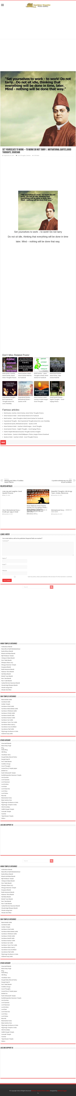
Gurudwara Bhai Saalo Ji (8, 724)
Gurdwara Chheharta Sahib (9, 711)
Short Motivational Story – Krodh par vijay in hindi (11, 511)
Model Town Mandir (7, 676)
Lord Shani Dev (5, 789)
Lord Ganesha (5, 779)
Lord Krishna (5, 784)
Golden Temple (5, 704)
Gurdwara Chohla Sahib (8, 713)
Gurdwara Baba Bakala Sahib (9, 708)
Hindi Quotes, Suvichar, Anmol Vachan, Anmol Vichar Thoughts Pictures (9, 375)
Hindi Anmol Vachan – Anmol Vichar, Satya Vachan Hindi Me (56, 375)
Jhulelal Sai (4, 770)
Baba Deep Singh (6, 745)
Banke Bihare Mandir (7, 651)
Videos (3, 818)
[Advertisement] (38, 23)
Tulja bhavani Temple (7, 816)
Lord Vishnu (4, 793)
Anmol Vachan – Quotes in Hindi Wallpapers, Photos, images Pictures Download (26, 434)
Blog (2, 748)
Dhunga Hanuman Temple (8, 665)
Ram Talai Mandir (6, 678)
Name (4, 558)
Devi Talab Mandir (6, 660)
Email (4, 564)
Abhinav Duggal (61, 1090)
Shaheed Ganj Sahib (7, 733)
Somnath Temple (6, 811)
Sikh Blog (4, 752)
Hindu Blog (4, 749)
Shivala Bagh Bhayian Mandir (9, 685)
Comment (5, 541)
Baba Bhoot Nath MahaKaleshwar (10, 649)
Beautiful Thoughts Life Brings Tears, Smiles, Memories (61, 492)
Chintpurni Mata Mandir (8, 658)
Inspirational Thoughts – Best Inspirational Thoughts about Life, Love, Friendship (9, 400)
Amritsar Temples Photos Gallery (40, 1090)
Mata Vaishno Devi (6, 800)
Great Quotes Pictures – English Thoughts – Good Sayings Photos (57, 399)
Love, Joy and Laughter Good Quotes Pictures (12, 492)
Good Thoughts (22, 155)
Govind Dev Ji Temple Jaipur (9, 768)
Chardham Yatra (5, 754)
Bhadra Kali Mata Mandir (8, 653)
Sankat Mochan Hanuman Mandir (10, 683)
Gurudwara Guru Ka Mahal (8, 727)
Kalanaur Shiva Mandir (7, 671)
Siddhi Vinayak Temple (7, 809)
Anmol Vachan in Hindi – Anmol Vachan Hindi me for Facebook (25, 375)
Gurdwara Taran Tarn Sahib (9, 722)
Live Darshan (5, 777)
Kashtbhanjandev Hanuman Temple (11, 775)
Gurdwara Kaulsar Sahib (8, 717)
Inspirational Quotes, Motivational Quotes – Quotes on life (24, 399)
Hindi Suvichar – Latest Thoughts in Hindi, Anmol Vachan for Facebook (41, 375)
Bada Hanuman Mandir (7, 669)
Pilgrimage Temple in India (9, 804)
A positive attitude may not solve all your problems (62, 481)
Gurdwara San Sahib (7, 720)
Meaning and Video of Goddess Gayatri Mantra (13, 481)
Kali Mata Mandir (6, 674)
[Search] (51, 587)
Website (4, 570)
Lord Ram (4, 786)
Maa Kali (3, 795)
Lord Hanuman (5, 782)
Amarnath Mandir (6, 743)
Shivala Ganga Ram (6, 687)
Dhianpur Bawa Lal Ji (7, 662)
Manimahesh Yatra (6, 798)
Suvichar (28, 155)
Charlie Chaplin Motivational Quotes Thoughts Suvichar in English (22, 431)
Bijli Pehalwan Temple (7, 655)
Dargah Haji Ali (5, 759)
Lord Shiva (4, 791)
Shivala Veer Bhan (6, 690)
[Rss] (38, 1093)
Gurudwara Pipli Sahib (7, 729)
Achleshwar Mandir (6, 646)
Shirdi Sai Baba (5, 807)
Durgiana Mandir (6, 667)
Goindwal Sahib (5, 702)
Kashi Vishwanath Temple (8, 773)
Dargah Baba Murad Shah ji (9, 757)
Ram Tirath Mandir (6, 680)
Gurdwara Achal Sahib (7, 706)
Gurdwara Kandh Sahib (7, 715)
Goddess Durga (5, 764)
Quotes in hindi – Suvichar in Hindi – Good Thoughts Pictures (21, 437)
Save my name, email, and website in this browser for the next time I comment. (50, 576)
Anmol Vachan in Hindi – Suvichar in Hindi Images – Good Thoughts (41, 399)
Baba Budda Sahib (6, 699)
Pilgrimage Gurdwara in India (9, 731)
